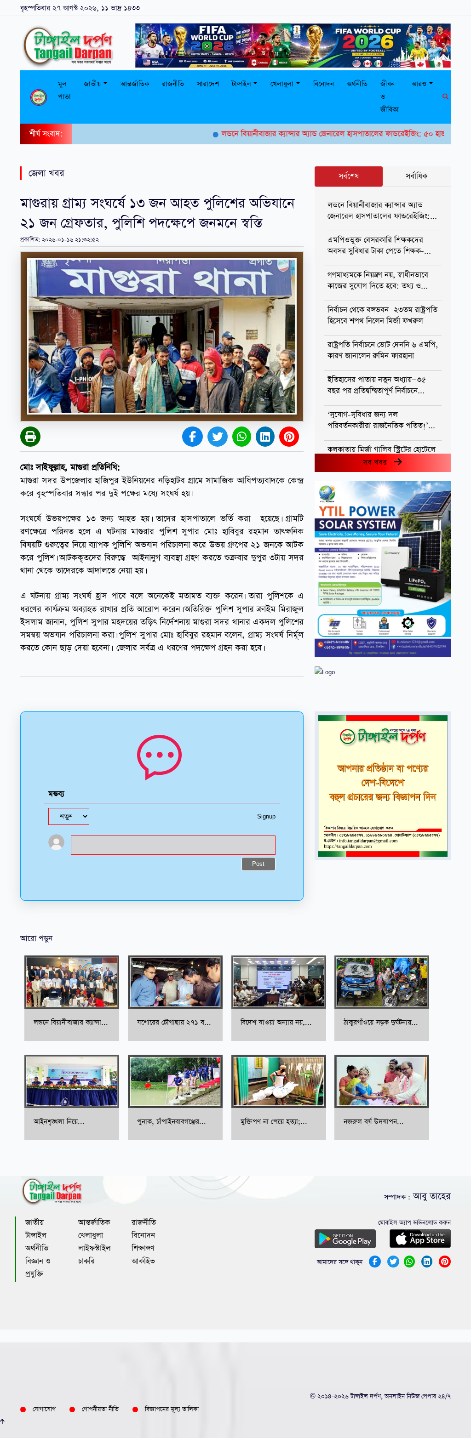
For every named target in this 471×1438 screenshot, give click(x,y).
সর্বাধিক (416, 176)
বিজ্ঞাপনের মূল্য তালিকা (172, 1409)
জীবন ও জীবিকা (389, 96)
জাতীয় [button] (92, 84)
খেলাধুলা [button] (281, 84)
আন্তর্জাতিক (135, 84)
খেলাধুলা (90, 1235)
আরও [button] (419, 84)
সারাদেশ (208, 84)
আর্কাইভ (143, 1261)
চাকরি (86, 1261)
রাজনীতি (173, 84)
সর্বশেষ (349, 176)
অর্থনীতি (357, 84)
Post (258, 864)
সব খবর (378, 462)
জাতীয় (34, 1222)
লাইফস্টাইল (94, 1248)
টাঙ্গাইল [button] (241, 84)
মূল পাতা (64, 90)
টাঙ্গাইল (35, 1235)
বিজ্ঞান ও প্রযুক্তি (38, 1267)
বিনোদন (323, 84)
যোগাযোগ (44, 1409)
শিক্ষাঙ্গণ (143, 1248)
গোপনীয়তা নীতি (100, 1409)
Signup (266, 816)
